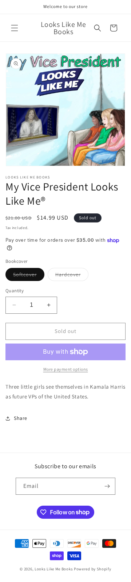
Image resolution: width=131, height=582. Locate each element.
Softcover (28, 276)
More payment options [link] (65, 369)
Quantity (14, 291)
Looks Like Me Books (54, 568)
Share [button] (20, 418)
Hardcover (71, 276)
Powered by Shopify (92, 568)
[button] (15, 28)
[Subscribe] (107, 486)
